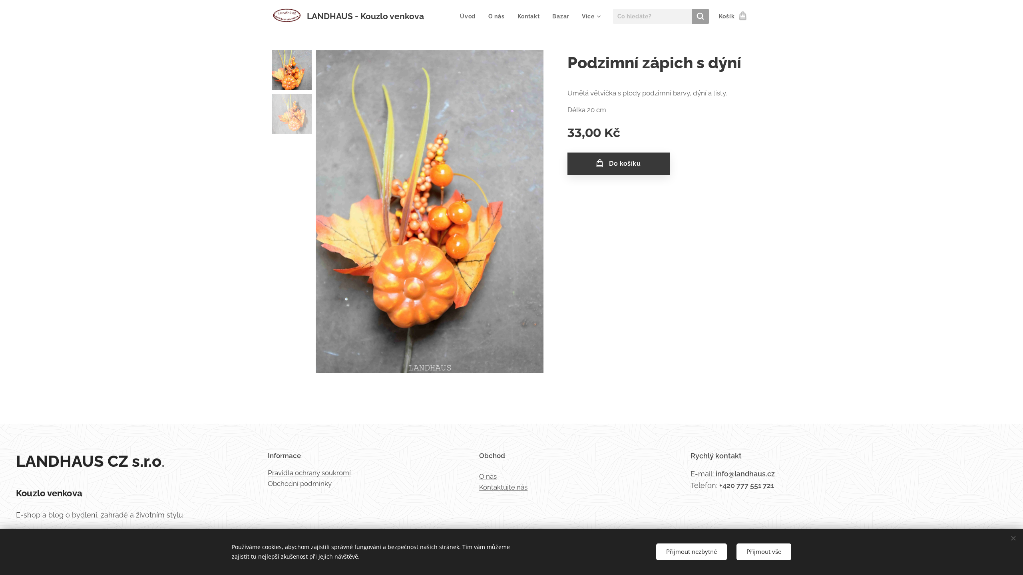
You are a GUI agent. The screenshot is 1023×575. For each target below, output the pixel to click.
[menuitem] (470, 16)
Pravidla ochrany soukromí (309, 473)
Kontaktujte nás (503, 487)
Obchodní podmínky (300, 484)
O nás (488, 476)
